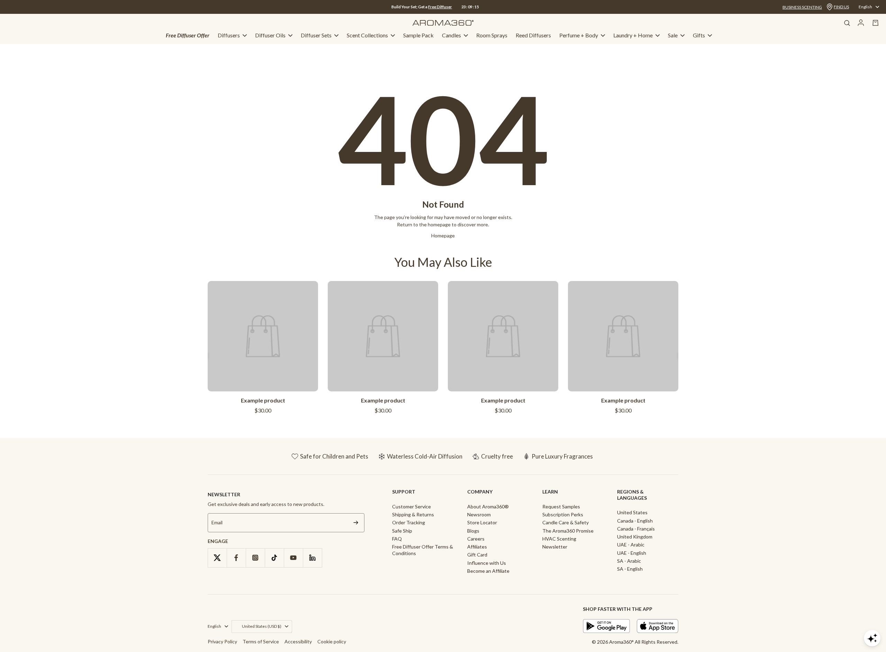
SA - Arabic (629, 561)
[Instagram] (255, 557)
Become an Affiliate (488, 571)
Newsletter (554, 547)
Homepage (443, 235)
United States (632, 512)
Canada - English (635, 521)
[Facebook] (236, 557)
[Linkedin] (312, 557)
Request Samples (561, 506)
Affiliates (477, 547)
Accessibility (298, 641)
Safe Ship (402, 531)
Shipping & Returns (413, 514)
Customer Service (411, 506)
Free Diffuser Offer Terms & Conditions (422, 550)
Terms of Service (261, 641)
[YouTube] (293, 557)
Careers (476, 539)
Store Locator (482, 522)
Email (217, 523)
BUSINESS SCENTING (802, 7)
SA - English (630, 569)
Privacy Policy (222, 641)
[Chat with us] (872, 638)
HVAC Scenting (559, 539)
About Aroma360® (488, 506)
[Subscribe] (355, 523)
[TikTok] (274, 557)
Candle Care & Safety (565, 522)
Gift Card (477, 555)
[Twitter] (217, 557)
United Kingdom (634, 537)
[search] (847, 23)
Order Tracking (408, 522)
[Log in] (861, 23)
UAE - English (631, 553)
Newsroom (479, 514)
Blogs (473, 531)
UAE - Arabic (630, 544)
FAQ (397, 539)
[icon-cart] (875, 23)
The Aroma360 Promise (568, 531)
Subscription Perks (562, 514)
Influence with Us (486, 563)
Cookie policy (331, 641)
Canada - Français (636, 529)
